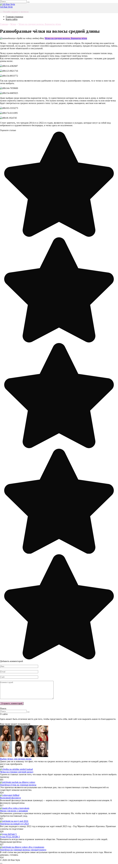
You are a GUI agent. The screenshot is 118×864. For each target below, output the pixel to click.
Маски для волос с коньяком (14, 810)
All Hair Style (6, 7)
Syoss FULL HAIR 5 (10, 836)
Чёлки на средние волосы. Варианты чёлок (66, 38)
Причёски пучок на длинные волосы (18, 785)
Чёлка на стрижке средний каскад (16, 772)
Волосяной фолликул (10, 798)
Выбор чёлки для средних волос (16, 759)
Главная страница (14, 16)
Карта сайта (11, 19)
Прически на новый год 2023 (14, 823)
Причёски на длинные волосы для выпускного (23, 849)
